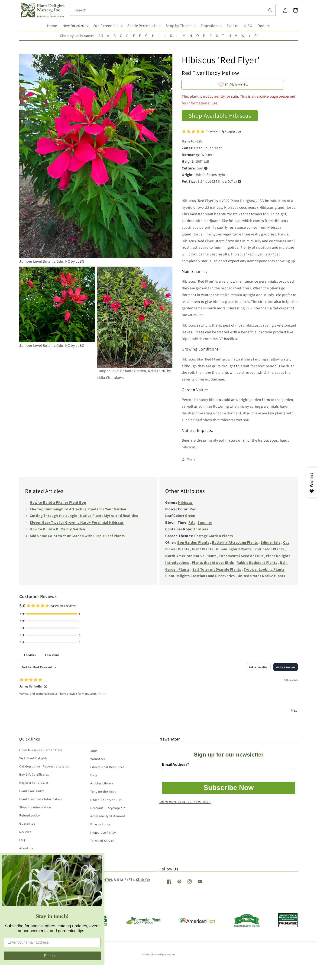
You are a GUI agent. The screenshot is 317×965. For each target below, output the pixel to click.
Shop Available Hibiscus (220, 115)
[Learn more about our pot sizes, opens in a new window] (239, 182)
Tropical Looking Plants (264, 569)
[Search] (270, 10)
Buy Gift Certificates (34, 774)
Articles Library (101, 783)
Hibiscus (185, 502)
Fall (191, 522)
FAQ (22, 840)
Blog (93, 775)
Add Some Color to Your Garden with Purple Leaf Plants (77, 535)
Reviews (25, 832)
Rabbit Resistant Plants (256, 562)
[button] (75, 26)
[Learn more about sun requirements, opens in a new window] (206, 168)
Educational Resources (107, 767)
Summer (204, 522)
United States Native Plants (261, 575)
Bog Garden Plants (193, 542)
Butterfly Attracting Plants (235, 542)
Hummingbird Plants (234, 549)
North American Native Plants (191, 555)
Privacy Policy (100, 824)
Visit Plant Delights (33, 758)
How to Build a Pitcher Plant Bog (58, 502)
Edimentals (270, 542)
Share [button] (191, 459)
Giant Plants (202, 549)
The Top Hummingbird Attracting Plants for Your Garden (78, 509)
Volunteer (97, 759)
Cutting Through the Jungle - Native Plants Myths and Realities (84, 515)
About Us (26, 848)
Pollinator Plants (269, 549)
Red (193, 509)
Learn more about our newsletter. (184, 802)
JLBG (247, 25)
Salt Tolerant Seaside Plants (216, 569)
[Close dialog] (100, 857)
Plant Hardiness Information (40, 799)
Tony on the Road (103, 792)
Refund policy (29, 815)
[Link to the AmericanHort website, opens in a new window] (198, 921)
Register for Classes (34, 782)
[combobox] (172, 10)
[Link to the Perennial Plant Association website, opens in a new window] (143, 923)
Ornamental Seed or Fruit (241, 555)
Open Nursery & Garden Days (40, 750)
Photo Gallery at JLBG (107, 800)
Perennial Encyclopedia (107, 808)
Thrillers (200, 529)
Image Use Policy (103, 832)
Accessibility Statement (107, 816)
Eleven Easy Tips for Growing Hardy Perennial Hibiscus (77, 522)
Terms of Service (102, 841)
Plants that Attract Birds (213, 562)
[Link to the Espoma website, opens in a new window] (246, 925)
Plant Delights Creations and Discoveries (200, 575)
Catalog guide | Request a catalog (44, 766)
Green (190, 515)
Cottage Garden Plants (213, 535)
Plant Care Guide (32, 791)
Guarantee (27, 823)
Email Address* (175, 765)
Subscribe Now (229, 787)
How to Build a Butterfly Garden (57, 529)
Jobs (93, 751)
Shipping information (35, 807)
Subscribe (52, 956)
